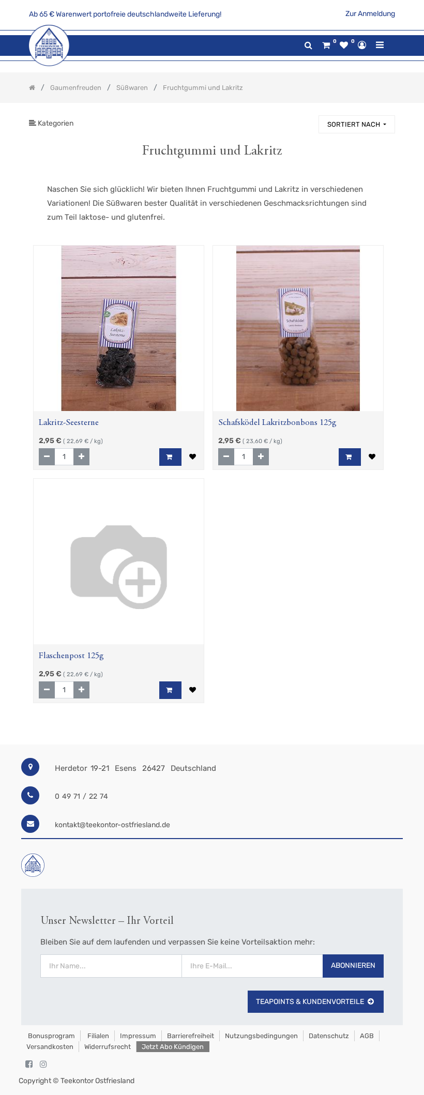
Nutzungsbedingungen (261, 1036)
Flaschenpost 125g (71, 656)
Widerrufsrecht (107, 1047)
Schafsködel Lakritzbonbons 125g (277, 423)
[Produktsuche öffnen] (308, 45)
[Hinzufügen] (81, 456)
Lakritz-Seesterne (69, 423)
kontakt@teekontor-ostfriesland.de (112, 824)
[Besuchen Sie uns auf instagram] (43, 1064)
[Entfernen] (47, 456)
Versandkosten (49, 1047)
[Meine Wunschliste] (344, 45)
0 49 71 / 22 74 (81, 796)
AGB (367, 1036)
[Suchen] (306, 119)
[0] (326, 45)
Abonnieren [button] (353, 965)
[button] (357, 124)
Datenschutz (329, 1036)
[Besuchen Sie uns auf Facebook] (29, 1064)
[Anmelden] (362, 45)
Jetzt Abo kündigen (173, 1047)
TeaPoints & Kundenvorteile (310, 1001)
